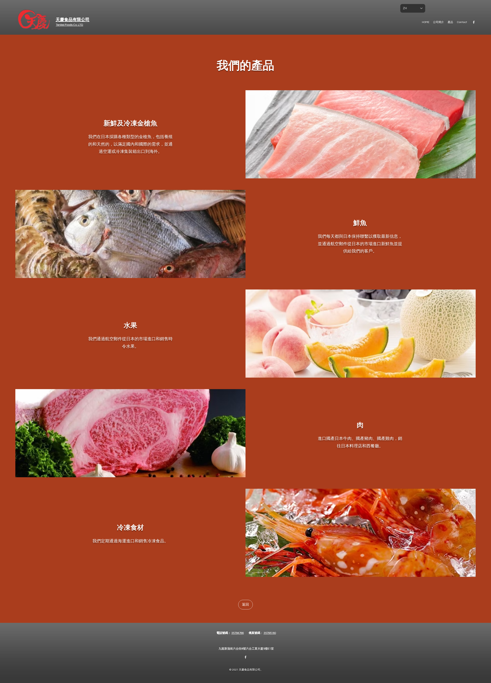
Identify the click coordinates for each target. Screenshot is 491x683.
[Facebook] (474, 22)
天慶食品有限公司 (72, 19)
